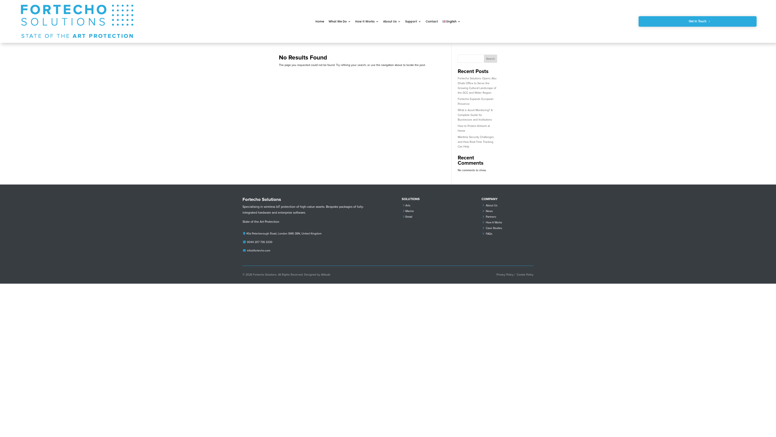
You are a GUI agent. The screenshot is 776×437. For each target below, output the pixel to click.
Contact (432, 21)
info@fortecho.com (258, 250)
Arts (407, 205)
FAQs (489, 233)
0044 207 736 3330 (259, 242)
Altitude (325, 274)
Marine (409, 211)
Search (490, 58)
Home (319, 21)
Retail (408, 216)
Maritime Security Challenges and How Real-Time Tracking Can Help (476, 141)
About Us (390, 21)
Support (411, 21)
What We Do (338, 21)
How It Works (365, 21)
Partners (491, 216)
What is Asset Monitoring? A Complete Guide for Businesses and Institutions (475, 115)
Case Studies (494, 228)
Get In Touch (697, 21)
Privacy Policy (505, 274)
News (489, 211)
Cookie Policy (525, 274)
